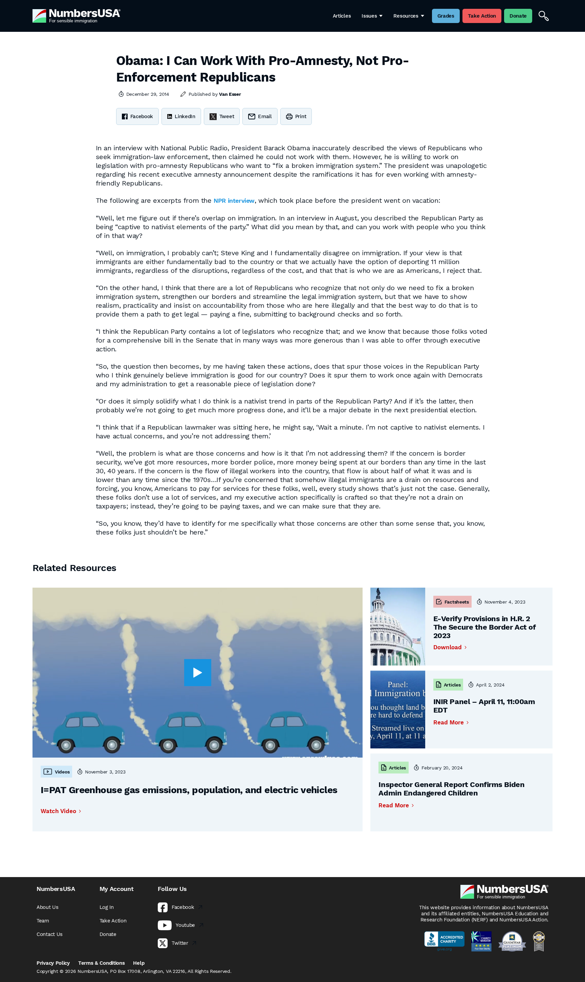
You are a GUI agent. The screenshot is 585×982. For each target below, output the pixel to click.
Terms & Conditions (101, 963)
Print (300, 116)
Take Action (113, 921)
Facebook (141, 116)
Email (265, 116)
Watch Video (58, 811)
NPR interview (234, 200)
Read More (448, 722)
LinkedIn (185, 116)
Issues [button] (369, 16)
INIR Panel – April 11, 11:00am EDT (484, 705)
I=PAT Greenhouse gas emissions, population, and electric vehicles (189, 789)
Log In (107, 907)
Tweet (226, 116)
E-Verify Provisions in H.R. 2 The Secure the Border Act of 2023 (484, 627)
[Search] (543, 16)
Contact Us (50, 934)
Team (43, 921)
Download (447, 647)
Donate (108, 934)
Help (138, 963)
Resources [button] (405, 16)
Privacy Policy (53, 963)
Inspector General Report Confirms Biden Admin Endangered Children (451, 788)
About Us (48, 907)
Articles (342, 16)
